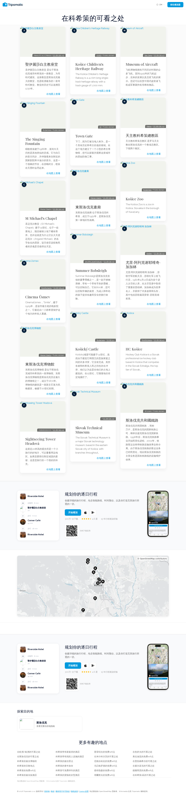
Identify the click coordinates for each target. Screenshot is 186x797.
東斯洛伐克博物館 (39, 364)
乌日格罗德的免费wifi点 (105, 766)
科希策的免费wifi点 (26, 770)
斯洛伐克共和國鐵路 (142, 420)
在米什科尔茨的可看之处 (106, 756)
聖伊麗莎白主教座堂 (41, 64)
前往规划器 (175, 4)
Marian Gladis (45, 355)
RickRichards (46, 288)
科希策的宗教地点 (26, 766)
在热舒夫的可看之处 (142, 752)
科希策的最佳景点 (64, 761)
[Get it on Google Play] (93, 512)
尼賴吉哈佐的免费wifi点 (105, 761)
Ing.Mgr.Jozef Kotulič (93, 262)
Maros (149, 126)
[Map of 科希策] (93, 586)
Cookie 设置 (83, 791)
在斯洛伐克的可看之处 (28, 756)
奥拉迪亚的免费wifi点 (143, 756)
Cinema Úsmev (37, 297)
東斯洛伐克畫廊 (88, 207)
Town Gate (84, 136)
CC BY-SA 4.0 (58, 288)
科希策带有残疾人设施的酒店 (70, 756)
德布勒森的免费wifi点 (104, 770)
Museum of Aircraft (142, 64)
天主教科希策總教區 (142, 135)
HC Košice (134, 349)
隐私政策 (74, 791)
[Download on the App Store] (85, 512)
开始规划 (73, 512)
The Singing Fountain (35, 141)
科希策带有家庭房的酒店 (68, 752)
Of (100, 127)
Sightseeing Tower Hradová (40, 441)
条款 (52, 791)
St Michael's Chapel (41, 218)
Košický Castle (87, 349)
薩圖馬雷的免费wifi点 (143, 770)
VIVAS (98, 55)
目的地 (47, 791)
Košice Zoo (134, 199)
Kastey (149, 253)
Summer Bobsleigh (91, 270)
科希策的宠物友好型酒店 (68, 775)
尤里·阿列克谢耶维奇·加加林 (143, 264)
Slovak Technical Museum (88, 430)
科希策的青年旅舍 (64, 766)
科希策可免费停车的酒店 (68, 770)
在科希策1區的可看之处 (144, 775)
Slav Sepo (148, 55)
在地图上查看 (53, 94)
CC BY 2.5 (110, 340)
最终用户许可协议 (63, 791)
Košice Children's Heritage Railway (89, 66)
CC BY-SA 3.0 (109, 262)
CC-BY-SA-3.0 (58, 55)
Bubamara (101, 340)
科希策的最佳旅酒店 (27, 775)
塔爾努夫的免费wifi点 (104, 775)
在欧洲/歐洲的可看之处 (28, 752)
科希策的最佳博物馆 (27, 761)
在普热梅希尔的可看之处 (145, 761)
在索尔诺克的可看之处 (143, 766)
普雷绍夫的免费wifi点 (104, 752)
